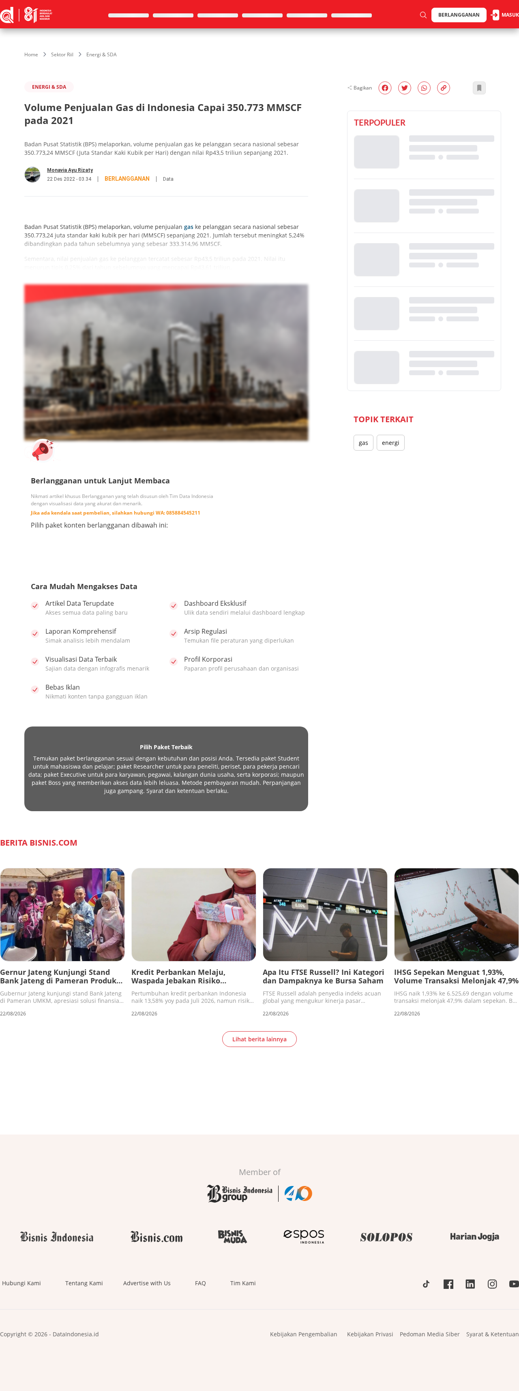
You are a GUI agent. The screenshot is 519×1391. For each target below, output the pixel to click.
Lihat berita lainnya (259, 1039)
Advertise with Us (147, 1283)
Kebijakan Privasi (370, 1334)
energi (390, 443)
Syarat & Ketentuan (492, 1334)
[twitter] (404, 87)
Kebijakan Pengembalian (303, 1334)
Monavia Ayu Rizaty (70, 170)
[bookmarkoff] (479, 87)
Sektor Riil (62, 54)
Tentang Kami (84, 1283)
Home (31, 54)
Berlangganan (459, 14)
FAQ (200, 1283)
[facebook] (385, 87)
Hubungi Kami (21, 1283)
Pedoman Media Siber (430, 1334)
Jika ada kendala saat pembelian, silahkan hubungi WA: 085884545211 (115, 512)
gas (188, 227)
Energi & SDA (101, 54)
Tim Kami (243, 1283)
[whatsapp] (424, 87)
